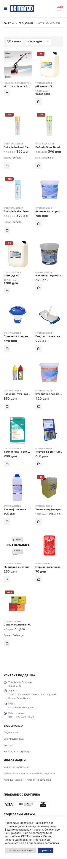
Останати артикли (13, 564)
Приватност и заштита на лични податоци (29, 773)
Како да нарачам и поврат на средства (27, 779)
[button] (7, 8)
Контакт (9, 745)
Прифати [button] (46, 850)
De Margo (18, 635)
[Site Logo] (22, 8)
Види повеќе (7, 92)
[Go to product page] (18, 65)
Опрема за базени (43, 83)
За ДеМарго (11, 732)
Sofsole (17, 157)
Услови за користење (16, 767)
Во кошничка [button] (38, 101)
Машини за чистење (13, 83)
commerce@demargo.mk (21, 707)
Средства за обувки (13, 144)
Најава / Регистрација (17, 751)
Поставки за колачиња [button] (20, 850)
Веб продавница (14, 738)
